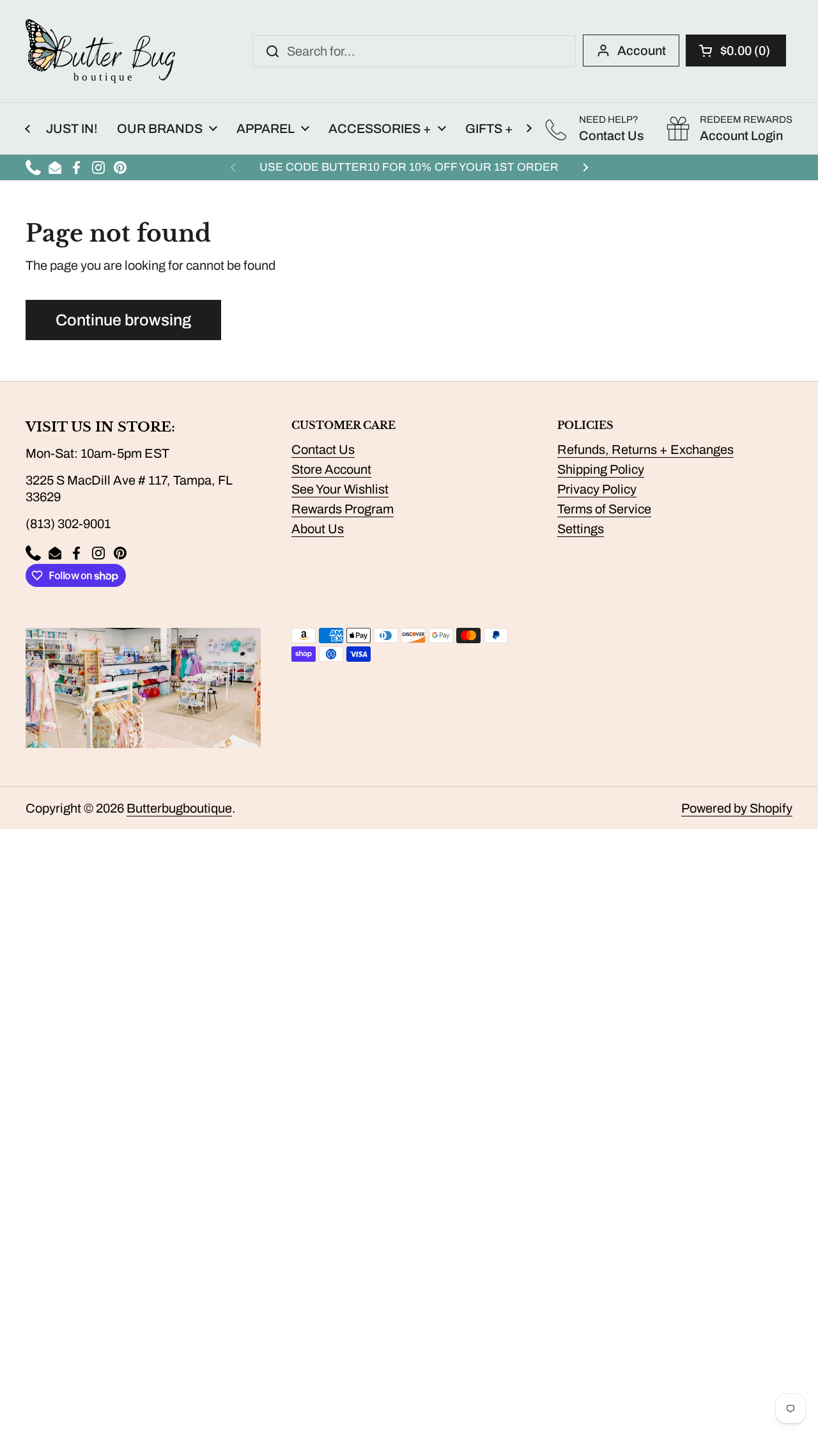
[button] (736, 50)
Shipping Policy (600, 469)
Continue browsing (123, 320)
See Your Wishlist (340, 489)
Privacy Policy (597, 489)
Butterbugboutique (179, 808)
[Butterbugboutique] (100, 51)
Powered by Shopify (736, 808)
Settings (580, 529)
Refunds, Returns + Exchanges (645, 449)
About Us (317, 529)
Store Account (331, 469)
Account (641, 50)
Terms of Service (604, 509)
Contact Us (323, 449)
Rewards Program (342, 509)
